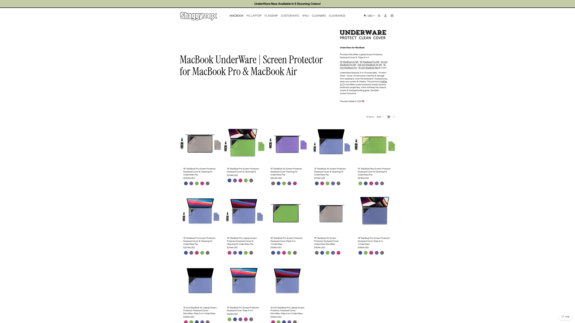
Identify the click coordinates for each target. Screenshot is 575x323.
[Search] (379, 15)
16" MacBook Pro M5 (369, 62)
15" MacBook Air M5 (349, 62)
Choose (262, 159)
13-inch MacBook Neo (368, 67)
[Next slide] (216, 143)
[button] (380, 116)
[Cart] (392, 15)
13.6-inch (362, 64)
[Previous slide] (184, 143)
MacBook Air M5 (374, 64)
